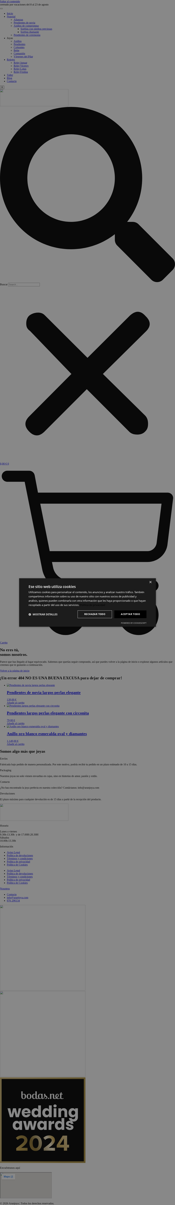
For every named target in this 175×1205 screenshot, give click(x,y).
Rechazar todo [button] (94, 614)
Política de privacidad (92, 605)
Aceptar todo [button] (130, 614)
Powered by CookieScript (133, 623)
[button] (43, 614)
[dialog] (87, 602)
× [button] (150, 582)
